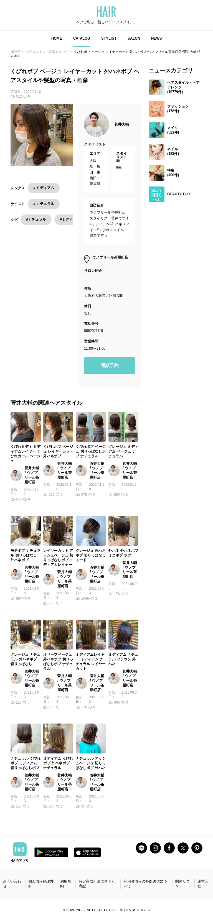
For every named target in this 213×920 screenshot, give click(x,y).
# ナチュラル (43, 203)
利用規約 (65, 883)
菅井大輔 (122, 124)
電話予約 (110, 365)
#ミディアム (70, 219)
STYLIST (108, 38)
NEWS (156, 38)
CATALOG (81, 38)
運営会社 (202, 883)
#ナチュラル (36, 219)
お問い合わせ (12, 883)
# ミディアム (43, 188)
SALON (134, 38)
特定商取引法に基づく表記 (97, 883)
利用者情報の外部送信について (145, 883)
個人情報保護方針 (41, 883)
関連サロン (182, 883)
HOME (56, 38)
